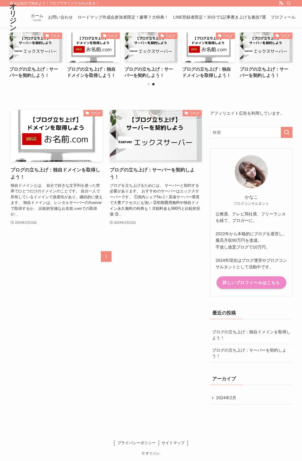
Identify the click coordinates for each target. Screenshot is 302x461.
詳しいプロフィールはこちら (251, 282)
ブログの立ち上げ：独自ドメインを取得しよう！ (251, 334)
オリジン (13, 17)
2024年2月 (226, 397)
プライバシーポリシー (136, 443)
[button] (148, 84)
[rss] (281, 3)
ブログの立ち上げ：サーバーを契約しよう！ (249, 353)
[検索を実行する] (287, 132)
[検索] (289, 3)
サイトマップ (173, 443)
